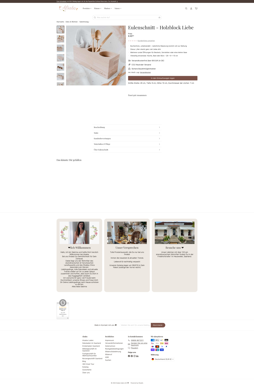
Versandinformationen (114, 343)
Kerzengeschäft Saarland (92, 359)
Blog (84, 361)
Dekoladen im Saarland (91, 343)
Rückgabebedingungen (114, 349)
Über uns (86, 373)
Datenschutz (110, 346)
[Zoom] (96, 55)
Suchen (108, 360)
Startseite (60, 22)
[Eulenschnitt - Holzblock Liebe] (163, 105)
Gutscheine (86, 370)
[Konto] (191, 8)
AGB (107, 357)
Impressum (109, 340)
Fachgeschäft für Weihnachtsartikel (89, 355)
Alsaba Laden (87, 340)
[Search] (94, 17)
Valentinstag (84, 22)
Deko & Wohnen (72, 22)
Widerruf (108, 354)
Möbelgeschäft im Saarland (89, 350)
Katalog (85, 367)
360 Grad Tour (88, 364)
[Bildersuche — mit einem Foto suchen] (159, 17)
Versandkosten (145, 72)
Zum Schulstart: (62, 1)
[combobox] (127, 17)
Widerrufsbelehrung (113, 352)
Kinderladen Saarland (91, 346)
